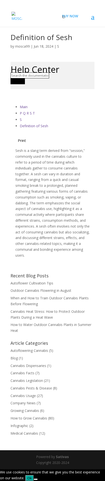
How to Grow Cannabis (28, 418)
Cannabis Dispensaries (28, 365)
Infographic (19, 425)
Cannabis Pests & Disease (31, 388)
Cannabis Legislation (26, 380)
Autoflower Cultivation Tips (31, 283)
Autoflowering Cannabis (29, 350)
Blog (14, 358)
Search (17, 81)
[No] (36, 479)
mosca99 (22, 46)
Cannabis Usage (23, 395)
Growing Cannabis (24, 410)
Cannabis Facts (22, 373)
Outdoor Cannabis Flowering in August (40, 290)
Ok (29, 478)
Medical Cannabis (24, 433)
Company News (23, 403)
